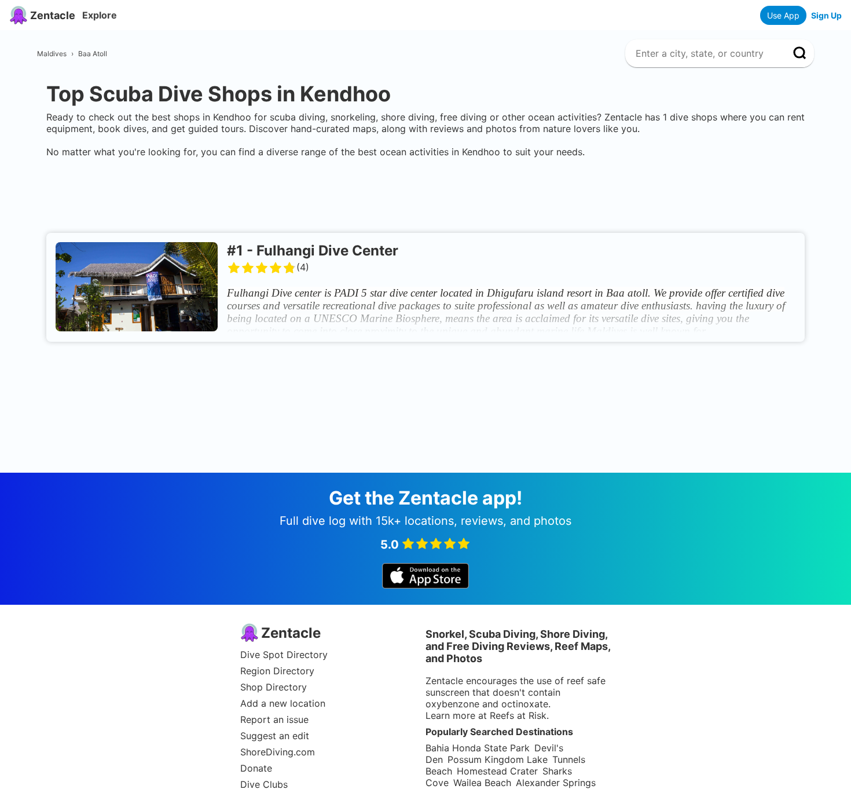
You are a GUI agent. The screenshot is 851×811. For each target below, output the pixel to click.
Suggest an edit (274, 735)
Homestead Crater (497, 771)
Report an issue (274, 719)
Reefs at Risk (518, 715)
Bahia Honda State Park (478, 748)
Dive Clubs (264, 784)
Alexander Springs (556, 782)
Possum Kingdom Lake (497, 759)
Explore (99, 15)
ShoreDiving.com (277, 752)
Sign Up (826, 15)
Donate (256, 768)
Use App (783, 15)
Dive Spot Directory (284, 654)
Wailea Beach (482, 782)
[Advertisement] (425, 193)
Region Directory (277, 671)
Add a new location (282, 703)
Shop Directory (273, 687)
